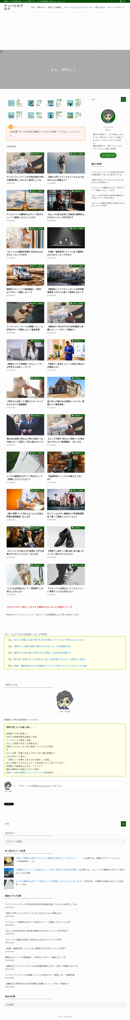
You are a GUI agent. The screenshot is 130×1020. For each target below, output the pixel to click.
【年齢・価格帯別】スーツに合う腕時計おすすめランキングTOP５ (35, 949)
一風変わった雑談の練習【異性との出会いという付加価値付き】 (42, 646)
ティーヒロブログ (13, 7)
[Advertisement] (65, 31)
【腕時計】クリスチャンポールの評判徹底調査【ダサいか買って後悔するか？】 (41, 967)
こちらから (44, 786)
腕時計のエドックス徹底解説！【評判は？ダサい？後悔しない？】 (35, 958)
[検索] (124, 1)
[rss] (121, 1)
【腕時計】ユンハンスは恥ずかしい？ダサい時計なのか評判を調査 (46, 870)
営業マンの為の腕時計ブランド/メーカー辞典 (26, 772)
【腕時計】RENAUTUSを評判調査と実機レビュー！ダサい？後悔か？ (37, 985)
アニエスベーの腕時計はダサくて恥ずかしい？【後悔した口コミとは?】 (108, 189)
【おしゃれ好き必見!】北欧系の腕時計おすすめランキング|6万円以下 (107, 196)
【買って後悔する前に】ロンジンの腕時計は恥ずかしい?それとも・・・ (49, 858)
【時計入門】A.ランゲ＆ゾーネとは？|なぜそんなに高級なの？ (107, 181)
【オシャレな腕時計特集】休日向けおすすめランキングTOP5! (108, 204)
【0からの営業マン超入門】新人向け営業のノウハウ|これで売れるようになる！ (49, 640)
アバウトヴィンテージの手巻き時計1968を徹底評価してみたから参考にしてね (107, 173)
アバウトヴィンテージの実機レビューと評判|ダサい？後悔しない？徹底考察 (40, 976)
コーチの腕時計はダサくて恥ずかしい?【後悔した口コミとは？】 (46, 881)
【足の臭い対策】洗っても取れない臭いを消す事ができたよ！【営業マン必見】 (49, 659)
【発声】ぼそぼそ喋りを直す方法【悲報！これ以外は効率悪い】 (42, 653)
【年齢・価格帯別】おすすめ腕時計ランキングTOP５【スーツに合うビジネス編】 (50, 666)
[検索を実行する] (123, 99)
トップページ (108, 155)
